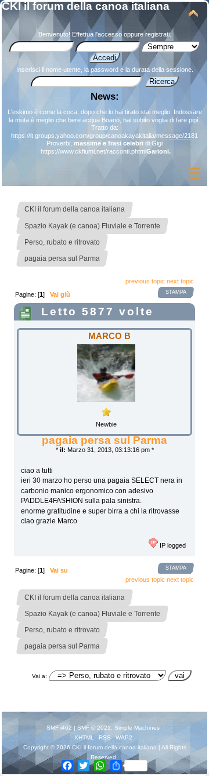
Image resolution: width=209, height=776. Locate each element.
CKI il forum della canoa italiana (86, 6)
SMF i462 (59, 727)
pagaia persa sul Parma (104, 440)
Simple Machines (137, 727)
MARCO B (109, 336)
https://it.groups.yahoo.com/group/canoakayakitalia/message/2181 (104, 135)
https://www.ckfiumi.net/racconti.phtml (93, 151)
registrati (157, 34)
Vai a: (39, 676)
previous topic (145, 281)
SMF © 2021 (94, 727)
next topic (180, 281)
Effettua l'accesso (97, 34)
